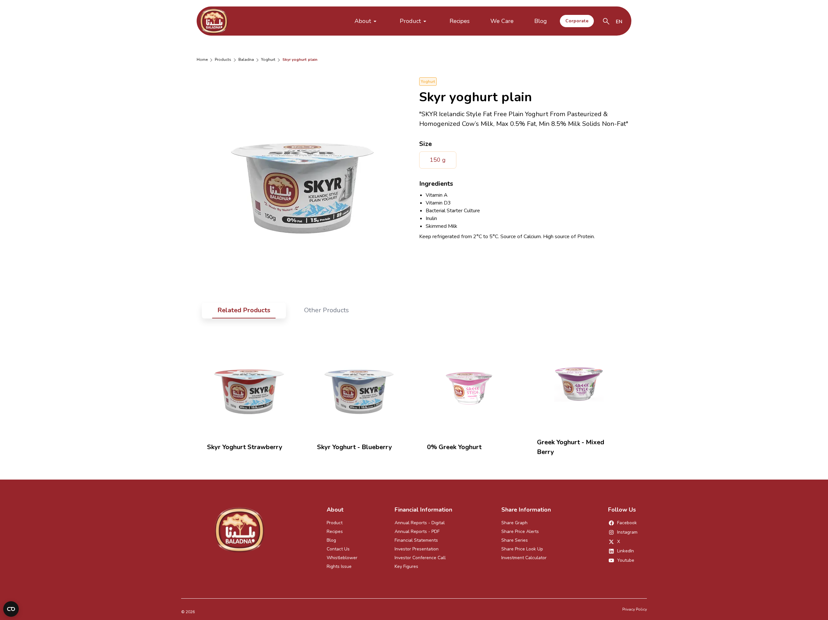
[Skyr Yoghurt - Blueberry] (359, 384)
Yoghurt (268, 59)
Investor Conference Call (420, 558)
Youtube (625, 560)
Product (410, 21)
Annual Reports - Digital (420, 523)
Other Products (326, 310)
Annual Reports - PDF (417, 531)
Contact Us (338, 549)
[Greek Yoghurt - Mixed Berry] (579, 379)
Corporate (576, 21)
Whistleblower (342, 558)
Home (202, 59)
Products (223, 59)
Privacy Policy (634, 609)
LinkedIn (625, 551)
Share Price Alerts (520, 531)
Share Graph (514, 523)
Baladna (246, 59)
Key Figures (406, 566)
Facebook (627, 523)
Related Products (243, 310)
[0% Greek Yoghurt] (469, 384)
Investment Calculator (524, 558)
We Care (502, 21)
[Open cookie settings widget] (11, 609)
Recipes (460, 21)
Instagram (627, 532)
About (362, 21)
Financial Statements (416, 540)
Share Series (514, 540)
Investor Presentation (417, 549)
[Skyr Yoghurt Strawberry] (249, 384)
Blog (540, 21)
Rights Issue (339, 566)
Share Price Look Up (522, 549)
